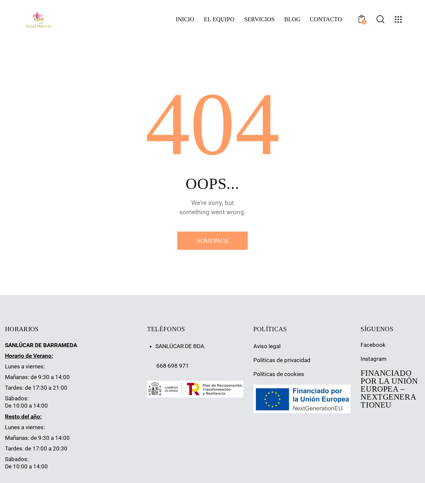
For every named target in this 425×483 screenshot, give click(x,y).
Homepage (212, 241)
